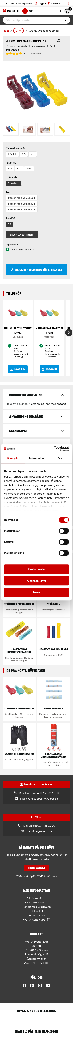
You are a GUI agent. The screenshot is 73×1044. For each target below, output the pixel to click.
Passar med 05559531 (21, 209)
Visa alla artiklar (21, 234)
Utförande (11, 177)
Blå (10, 168)
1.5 (24, 153)
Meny (31, 11)
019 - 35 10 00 (40, 962)
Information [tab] (36, 458)
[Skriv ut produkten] (58, 41)
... (16, 30)
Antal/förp (11, 218)
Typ (8, 191)
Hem (6, 30)
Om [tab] (60, 458)
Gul (19, 168)
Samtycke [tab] (13, 458)
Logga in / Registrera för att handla (38, 269)
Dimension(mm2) (15, 148)
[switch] (64, 531)
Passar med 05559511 (21, 197)
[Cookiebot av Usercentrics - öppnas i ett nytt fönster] (53, 448)
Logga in (42, 3)
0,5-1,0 (12, 153)
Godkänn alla (36, 569)
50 (9, 224)
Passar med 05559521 (21, 203)
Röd (29, 168)
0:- (65, 10)
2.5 (33, 153)
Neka (36, 592)
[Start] (11, 11)
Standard (13, 183)
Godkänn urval (36, 580)
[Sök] (66, 20)
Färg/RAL (11, 162)
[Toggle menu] (69, 3)
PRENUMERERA (36, 867)
